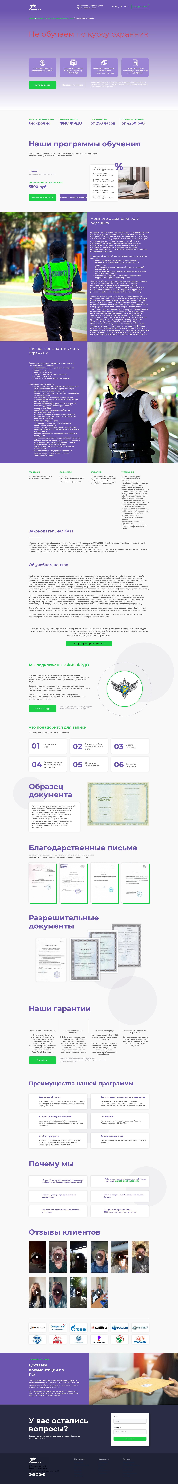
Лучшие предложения (131, 1465)
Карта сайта (78, 1476)
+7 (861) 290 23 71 (120, 6)
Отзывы (101, 1468)
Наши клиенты (128, 1468)
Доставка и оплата (130, 1473)
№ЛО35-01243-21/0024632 (127, 1181)
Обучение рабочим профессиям (60, 18)
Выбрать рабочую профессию (89, 643)
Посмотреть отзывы (72, 85)
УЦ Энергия (103, 1462)
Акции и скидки (128, 1462)
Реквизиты (103, 1473)
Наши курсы (41, 18)
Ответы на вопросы (81, 1465)
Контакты (126, 1476)
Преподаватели (105, 1470)
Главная (32, 18)
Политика (78, 1470)
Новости (102, 1465)
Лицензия (78, 1473)
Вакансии (78, 1468)
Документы (78, 1462)
